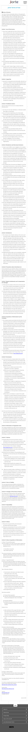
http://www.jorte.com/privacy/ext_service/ (9, 684)
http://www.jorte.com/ (18, 353)
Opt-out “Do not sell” (7, 718)
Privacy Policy (6, 715)
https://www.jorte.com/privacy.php (8, 688)
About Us (5, 709)
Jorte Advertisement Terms (8, 722)
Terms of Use (6, 712)
